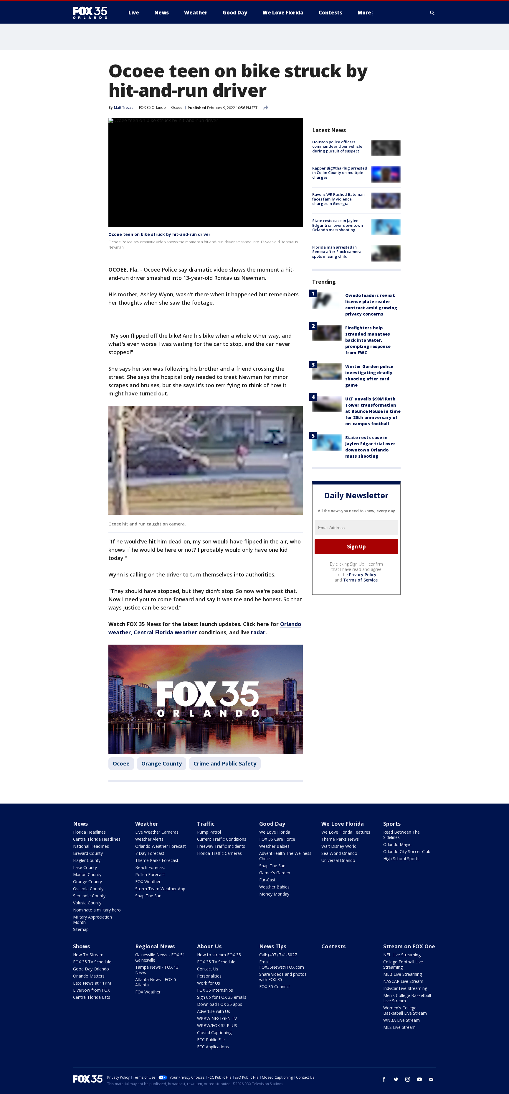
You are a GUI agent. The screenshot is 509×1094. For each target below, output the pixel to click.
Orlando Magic (397, 844)
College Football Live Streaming (403, 964)
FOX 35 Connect (274, 986)
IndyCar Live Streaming (405, 988)
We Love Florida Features (345, 832)
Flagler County (86, 860)
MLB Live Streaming (402, 974)
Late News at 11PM (92, 983)
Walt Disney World (338, 846)
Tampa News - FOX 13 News (157, 969)
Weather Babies (274, 846)
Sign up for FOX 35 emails (221, 997)
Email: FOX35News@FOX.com (281, 964)
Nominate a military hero (97, 910)
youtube (419, 1079)
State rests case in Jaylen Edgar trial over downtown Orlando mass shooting (337, 225)
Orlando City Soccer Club (406, 851)
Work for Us (208, 983)
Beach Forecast (150, 867)
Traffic (205, 823)
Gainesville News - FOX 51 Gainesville (160, 957)
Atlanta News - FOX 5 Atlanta (155, 982)
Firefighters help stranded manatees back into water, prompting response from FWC (368, 340)
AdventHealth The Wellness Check (285, 855)
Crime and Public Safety (225, 763)
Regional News (155, 946)
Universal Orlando (338, 860)
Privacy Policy (362, 574)
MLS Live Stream (399, 1027)
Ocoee (176, 107)
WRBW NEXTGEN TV (217, 1018)
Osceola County (88, 888)
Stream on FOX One (409, 946)
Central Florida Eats (91, 997)
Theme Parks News (340, 839)
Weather (146, 823)
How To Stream (88, 954)
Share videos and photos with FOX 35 (283, 976)
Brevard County (88, 853)
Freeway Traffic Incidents (221, 846)
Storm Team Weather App (160, 888)
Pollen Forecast (150, 874)
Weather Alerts (149, 839)
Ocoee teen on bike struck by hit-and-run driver (159, 234)
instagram (407, 1079)
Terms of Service (360, 580)
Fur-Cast (267, 880)
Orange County (161, 763)
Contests (333, 946)
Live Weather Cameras (157, 832)
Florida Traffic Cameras (219, 853)
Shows (81, 946)
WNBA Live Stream (401, 1020)
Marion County (87, 874)
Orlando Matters (89, 976)
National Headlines (91, 846)
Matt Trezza (123, 107)
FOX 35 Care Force (277, 839)
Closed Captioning (214, 1032)
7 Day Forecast (149, 853)
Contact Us (207, 969)
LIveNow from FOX (91, 990)
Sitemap (81, 929)
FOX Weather (148, 881)
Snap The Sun (148, 895)
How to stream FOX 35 (219, 954)
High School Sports (401, 858)
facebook (384, 1079)
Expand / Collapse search (432, 12)
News (80, 823)
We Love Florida (274, 832)
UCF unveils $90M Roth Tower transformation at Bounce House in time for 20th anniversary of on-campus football (373, 411)
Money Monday (274, 894)
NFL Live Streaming (402, 954)
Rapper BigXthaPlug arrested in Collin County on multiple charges (339, 172)
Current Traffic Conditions (221, 839)
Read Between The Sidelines (401, 834)
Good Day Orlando (91, 969)
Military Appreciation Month (92, 919)
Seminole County (89, 895)
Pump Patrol (209, 832)
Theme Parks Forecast (157, 860)
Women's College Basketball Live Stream (405, 1010)
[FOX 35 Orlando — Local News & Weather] (92, 13)
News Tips (272, 946)
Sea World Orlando (339, 853)
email (431, 1079)
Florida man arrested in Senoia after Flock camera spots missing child (336, 251)
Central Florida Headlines (96, 839)
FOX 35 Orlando (152, 107)
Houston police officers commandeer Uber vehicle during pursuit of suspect (337, 146)
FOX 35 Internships (215, 990)
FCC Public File (211, 1039)
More (364, 12)
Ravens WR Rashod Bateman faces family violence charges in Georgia (338, 199)
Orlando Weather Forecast (160, 846)
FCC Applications (213, 1046)
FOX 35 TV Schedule (92, 962)
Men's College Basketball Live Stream (407, 998)
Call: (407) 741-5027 (278, 954)
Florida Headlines (89, 832)
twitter (396, 1079)
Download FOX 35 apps (219, 1004)
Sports (392, 823)
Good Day (272, 823)
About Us (209, 946)
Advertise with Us (213, 1011)
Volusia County (87, 903)
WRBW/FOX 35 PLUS (217, 1025)
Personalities (209, 976)
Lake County (85, 867)
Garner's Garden (274, 872)
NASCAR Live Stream (403, 981)
